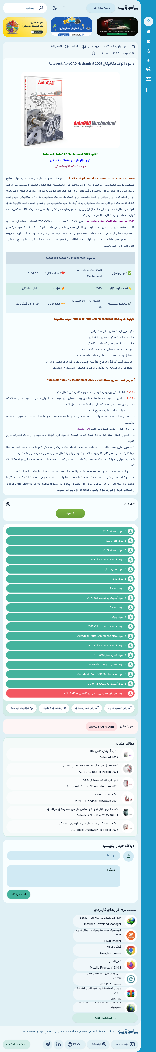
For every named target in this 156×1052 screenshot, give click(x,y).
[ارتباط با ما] (148, 79)
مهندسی (94, 47)
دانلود (70, 513)
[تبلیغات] (148, 68)
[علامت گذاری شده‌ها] (148, 89)
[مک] (148, 41)
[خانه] (148, 21)
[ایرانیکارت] (71, 27)
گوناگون (108, 47)
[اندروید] (148, 61)
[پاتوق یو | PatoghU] (128, 8)
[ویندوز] (148, 32)
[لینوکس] (148, 51)
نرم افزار (123, 47)
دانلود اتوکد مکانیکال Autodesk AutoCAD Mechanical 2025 (92, 64)
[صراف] (25, 27)
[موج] (117, 27)
